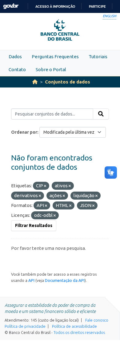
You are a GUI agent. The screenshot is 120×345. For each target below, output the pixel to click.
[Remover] (45, 186)
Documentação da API (65, 280)
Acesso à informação (55, 6)
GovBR (10, 6)
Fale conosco (96, 320)
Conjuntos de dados (67, 81)
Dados (15, 56)
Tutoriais (98, 56)
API (31, 280)
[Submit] (101, 114)
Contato (17, 69)
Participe (97, 6)
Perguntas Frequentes (55, 56)
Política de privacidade (25, 326)
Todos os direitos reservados (79, 332)
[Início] (35, 81)
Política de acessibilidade (74, 326)
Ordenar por (24, 132)
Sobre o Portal (51, 69)
